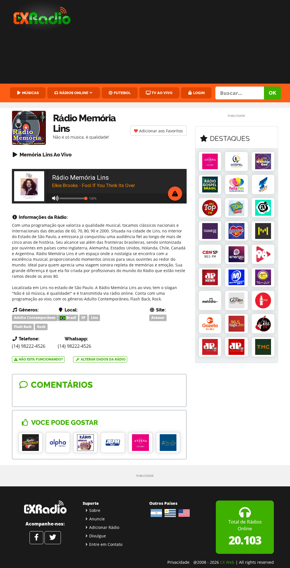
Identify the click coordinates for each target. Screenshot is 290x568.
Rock (41, 326)
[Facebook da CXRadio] (36, 537)
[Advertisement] (185, 42)
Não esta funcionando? (40, 359)
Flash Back (23, 326)
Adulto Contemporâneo (35, 317)
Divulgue (97, 536)
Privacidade (178, 562)
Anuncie (97, 519)
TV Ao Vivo (161, 92)
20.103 (245, 540)
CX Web (227, 562)
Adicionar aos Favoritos (160, 130)
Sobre (94, 510)
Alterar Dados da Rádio (102, 359)
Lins (94, 317)
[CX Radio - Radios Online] (45, 507)
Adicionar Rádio (104, 527)
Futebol (122, 92)
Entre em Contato (105, 544)
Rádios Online (73, 92)
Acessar (158, 317)
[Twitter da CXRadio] (52, 537)
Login (198, 92)
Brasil (70, 317)
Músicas (30, 92)
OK (272, 93)
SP (83, 317)
